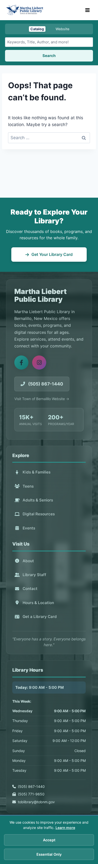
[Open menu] (87, 10)
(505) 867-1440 (31, 786)
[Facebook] (21, 362)
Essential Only (49, 854)
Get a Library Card (40, 616)
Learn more (65, 827)
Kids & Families (37, 472)
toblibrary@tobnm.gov (36, 802)
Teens (28, 486)
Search (49, 55)
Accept (49, 840)
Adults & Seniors (38, 500)
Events (29, 528)
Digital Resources (39, 514)
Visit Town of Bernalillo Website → (41, 399)
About (28, 560)
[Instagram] (39, 362)
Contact (30, 588)
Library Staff (34, 574)
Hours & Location (38, 602)
